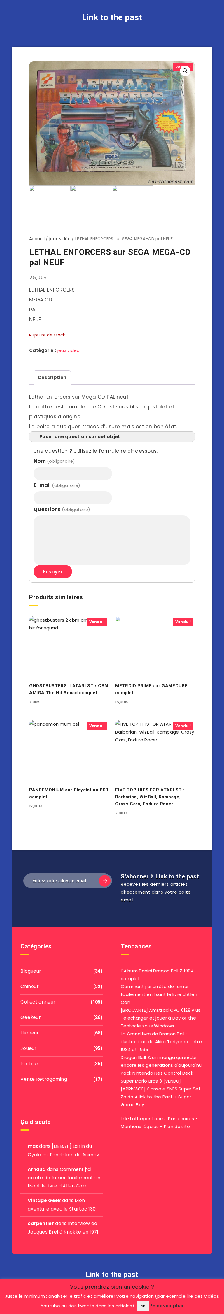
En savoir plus (166, 1306)
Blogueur (30, 971)
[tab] (52, 377)
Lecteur (29, 1063)
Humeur (29, 1032)
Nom (54, 460)
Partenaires (181, 1118)
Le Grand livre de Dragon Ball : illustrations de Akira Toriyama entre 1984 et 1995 (161, 1041)
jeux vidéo (60, 239)
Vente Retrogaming (43, 1079)
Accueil (37, 239)
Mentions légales (140, 1126)
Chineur (29, 986)
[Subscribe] (105, 881)
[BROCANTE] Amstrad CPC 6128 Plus (161, 1010)
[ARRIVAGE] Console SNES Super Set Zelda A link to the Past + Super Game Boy (161, 1097)
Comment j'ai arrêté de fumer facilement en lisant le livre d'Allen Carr (159, 994)
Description (52, 377)
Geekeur (30, 1017)
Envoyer (53, 572)
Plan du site (177, 1126)
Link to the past (112, 17)
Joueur (28, 1048)
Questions (62, 509)
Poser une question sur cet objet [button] (79, 437)
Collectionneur (37, 1002)
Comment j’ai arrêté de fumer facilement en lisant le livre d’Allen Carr (64, 1178)
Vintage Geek (44, 1200)
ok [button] (143, 1306)
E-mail (57, 485)
